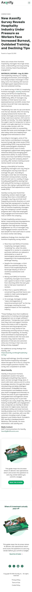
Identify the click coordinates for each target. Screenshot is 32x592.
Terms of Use (16, 582)
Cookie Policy (16, 585)
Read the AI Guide (16, 482)
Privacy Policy (16, 580)
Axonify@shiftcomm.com (10, 431)
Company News (6, 14)
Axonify (18, 91)
